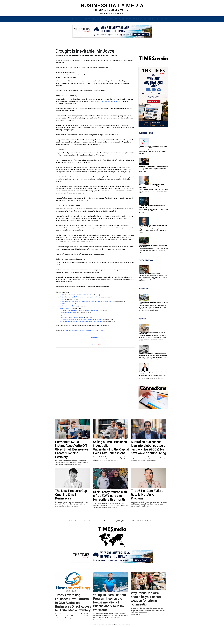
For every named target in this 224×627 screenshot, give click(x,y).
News (145, 19)
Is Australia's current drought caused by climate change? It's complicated (85, 286)
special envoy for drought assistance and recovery (90, 60)
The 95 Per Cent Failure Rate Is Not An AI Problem (147, 494)
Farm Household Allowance (89, 218)
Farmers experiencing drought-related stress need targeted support (83, 254)
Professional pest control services (111, 101)
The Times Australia (150, 521)
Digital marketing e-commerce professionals (94, 521)
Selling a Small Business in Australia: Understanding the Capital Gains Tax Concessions (111, 447)
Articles (151, 19)
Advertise (129, 521)
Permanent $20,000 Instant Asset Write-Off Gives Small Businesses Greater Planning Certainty (71, 449)
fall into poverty (97, 144)
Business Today (137, 19)
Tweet (93, 344)
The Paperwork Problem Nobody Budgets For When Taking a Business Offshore (153, 147)
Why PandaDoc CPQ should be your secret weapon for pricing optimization (146, 598)
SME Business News (97, 19)
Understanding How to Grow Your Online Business (152, 353)
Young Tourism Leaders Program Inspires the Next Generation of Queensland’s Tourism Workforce (109, 602)
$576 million (120, 140)
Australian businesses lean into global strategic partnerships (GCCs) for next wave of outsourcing (148, 447)
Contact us (72, 521)
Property (87, 19)
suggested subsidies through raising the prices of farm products (86, 155)
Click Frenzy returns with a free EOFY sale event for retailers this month (110, 495)
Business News (79, 19)
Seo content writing (112, 521)
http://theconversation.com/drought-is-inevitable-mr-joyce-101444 (83, 330)
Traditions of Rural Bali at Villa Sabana (149, 273)
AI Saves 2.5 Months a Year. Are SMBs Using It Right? (153, 166)
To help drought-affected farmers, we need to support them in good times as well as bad (90, 135)
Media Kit (140, 521)
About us (78, 521)
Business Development (111, 19)
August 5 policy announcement (69, 315)
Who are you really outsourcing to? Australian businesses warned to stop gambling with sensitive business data (153, 186)
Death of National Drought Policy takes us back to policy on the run (83, 90)
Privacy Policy (121, 521)
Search (167, 19)
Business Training (59, 620)
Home (71, 19)
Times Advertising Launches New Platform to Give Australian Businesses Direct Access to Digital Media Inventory (73, 602)
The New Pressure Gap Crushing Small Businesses (71, 494)
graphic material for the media (70, 144)
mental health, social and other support (81, 247)
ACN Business (159, 19)
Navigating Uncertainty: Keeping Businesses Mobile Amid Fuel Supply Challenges (153, 226)
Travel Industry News (125, 19)
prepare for (110, 127)
